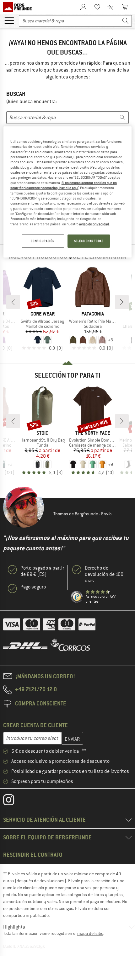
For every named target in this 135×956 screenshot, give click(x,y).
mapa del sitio (90, 933)
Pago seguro (33, 587)
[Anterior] (13, 302)
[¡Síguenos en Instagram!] (13, 801)
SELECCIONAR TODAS (89, 241)
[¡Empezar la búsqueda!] (125, 21)
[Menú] (9, 20)
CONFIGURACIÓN (42, 241)
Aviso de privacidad (94, 224)
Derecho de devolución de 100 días (104, 574)
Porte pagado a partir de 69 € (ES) (42, 571)
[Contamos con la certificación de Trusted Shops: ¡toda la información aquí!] (77, 597)
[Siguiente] (122, 302)
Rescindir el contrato (32, 854)
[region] (67, 192)
